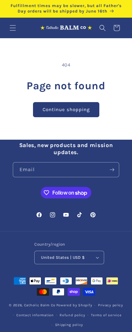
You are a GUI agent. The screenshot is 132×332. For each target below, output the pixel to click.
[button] (13, 28)
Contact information (35, 315)
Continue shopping (66, 109)
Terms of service (106, 315)
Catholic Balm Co (39, 305)
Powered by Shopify (74, 305)
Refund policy (72, 315)
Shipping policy (69, 325)
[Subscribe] (112, 169)
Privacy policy (110, 305)
